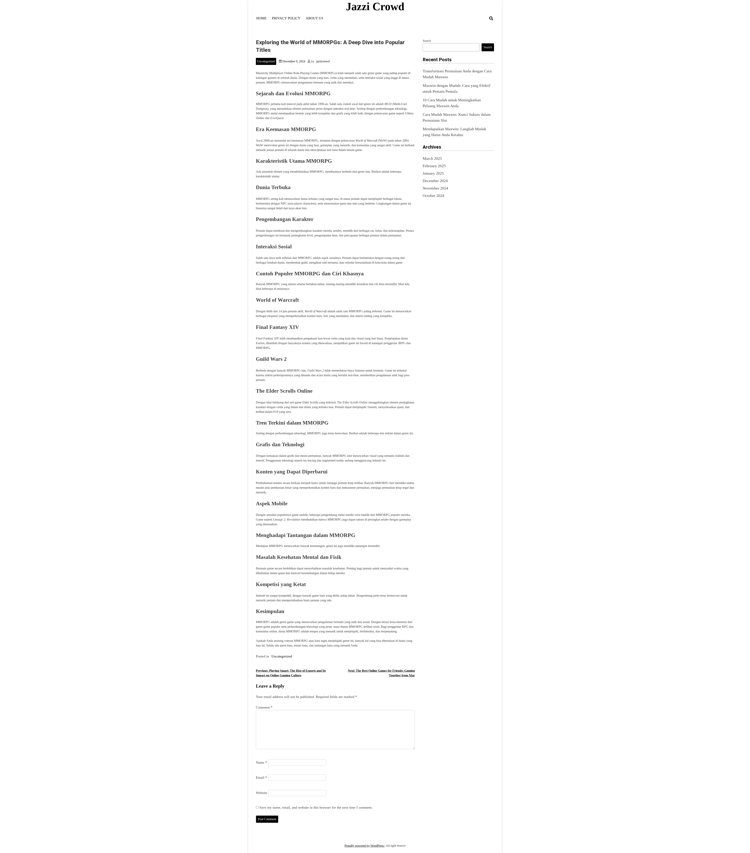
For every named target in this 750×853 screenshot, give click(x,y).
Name (261, 762)
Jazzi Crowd (375, 6)
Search (427, 40)
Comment (264, 707)
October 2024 (433, 195)
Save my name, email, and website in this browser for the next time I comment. (316, 807)
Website (261, 793)
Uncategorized (266, 61)
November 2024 (435, 188)
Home (261, 18)
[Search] (491, 18)
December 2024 (435, 181)
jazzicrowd (323, 61)
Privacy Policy (286, 18)
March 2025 (432, 158)
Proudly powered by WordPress (365, 845)
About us (314, 18)
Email (261, 777)
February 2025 (434, 166)
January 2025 (433, 173)
